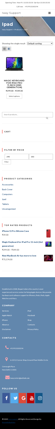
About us (5, 325)
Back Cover (7, 189)
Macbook (31, 315)
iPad (29, 311)
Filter (6, 162)
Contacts (31, 325)
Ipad (4, 199)
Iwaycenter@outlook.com (19, 378)
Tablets (5, 204)
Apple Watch (7, 315)
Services (5, 311)
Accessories (7, 184)
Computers (7, 194)
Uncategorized (9, 209)
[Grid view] (4, 48)
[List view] (9, 48)
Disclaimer (6, 329)
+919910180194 (16, 348)
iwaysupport (13, 419)
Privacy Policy (33, 329)
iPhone (5, 320)
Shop (29, 320)
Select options (14, 96)
